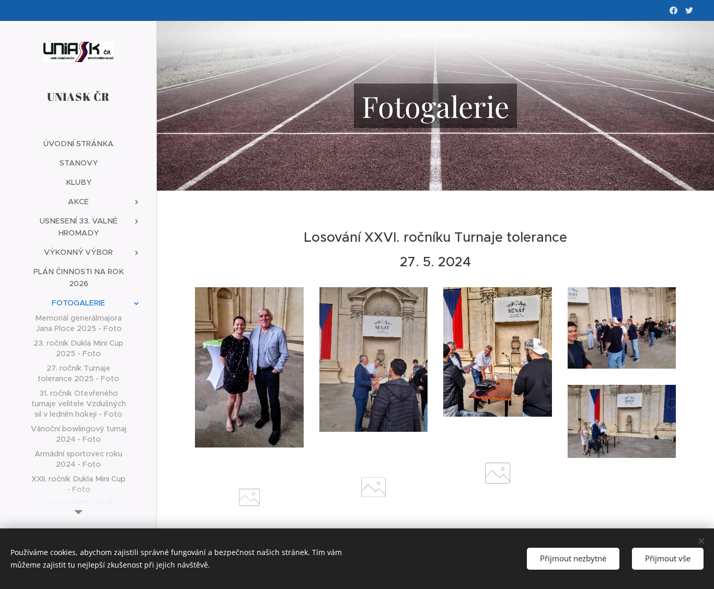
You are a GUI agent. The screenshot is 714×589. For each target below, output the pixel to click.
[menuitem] (78, 144)
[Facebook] (673, 10)
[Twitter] (689, 10)
